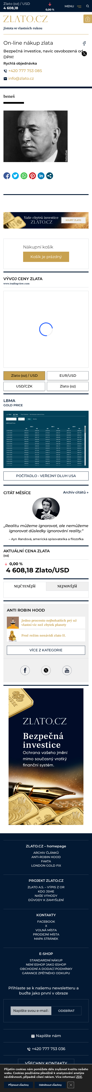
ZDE (79, 1077)
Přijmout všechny (18, 1085)
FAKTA (46, 861)
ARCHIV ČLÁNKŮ (46, 853)
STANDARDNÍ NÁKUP (46, 960)
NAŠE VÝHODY (46, 896)
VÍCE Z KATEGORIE (46, 650)
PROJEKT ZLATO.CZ (46, 881)
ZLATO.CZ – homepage (46, 846)
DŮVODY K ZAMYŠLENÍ (46, 900)
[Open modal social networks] (49, 175)
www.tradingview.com (16, 283)
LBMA (13, 403)
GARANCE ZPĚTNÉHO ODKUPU (46, 973)
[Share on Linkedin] (41, 175)
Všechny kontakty (46, 1063)
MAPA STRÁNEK (46, 939)
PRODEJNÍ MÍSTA (46, 934)
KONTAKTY (46, 915)
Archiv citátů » (76, 492)
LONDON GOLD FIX (46, 865)
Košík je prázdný (46, 256)
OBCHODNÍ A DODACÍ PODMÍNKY (46, 969)
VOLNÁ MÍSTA (46, 930)
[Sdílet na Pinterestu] (32, 175)
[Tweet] (15, 175)
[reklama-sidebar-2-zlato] (46, 756)
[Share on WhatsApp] (24, 175)
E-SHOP (46, 954)
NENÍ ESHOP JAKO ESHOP (46, 964)
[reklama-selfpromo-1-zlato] (46, 220)
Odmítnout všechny (50, 1085)
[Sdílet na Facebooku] (6, 175)
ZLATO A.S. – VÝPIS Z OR (46, 887)
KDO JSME (46, 891)
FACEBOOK (46, 922)
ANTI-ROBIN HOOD (46, 857)
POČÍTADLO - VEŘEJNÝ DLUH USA (46, 476)
